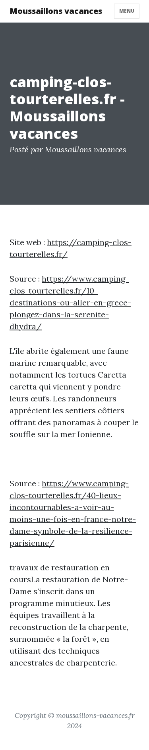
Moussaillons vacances (56, 11)
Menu (126, 11)
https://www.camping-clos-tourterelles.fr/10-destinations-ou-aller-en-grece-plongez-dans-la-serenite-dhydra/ (70, 302)
